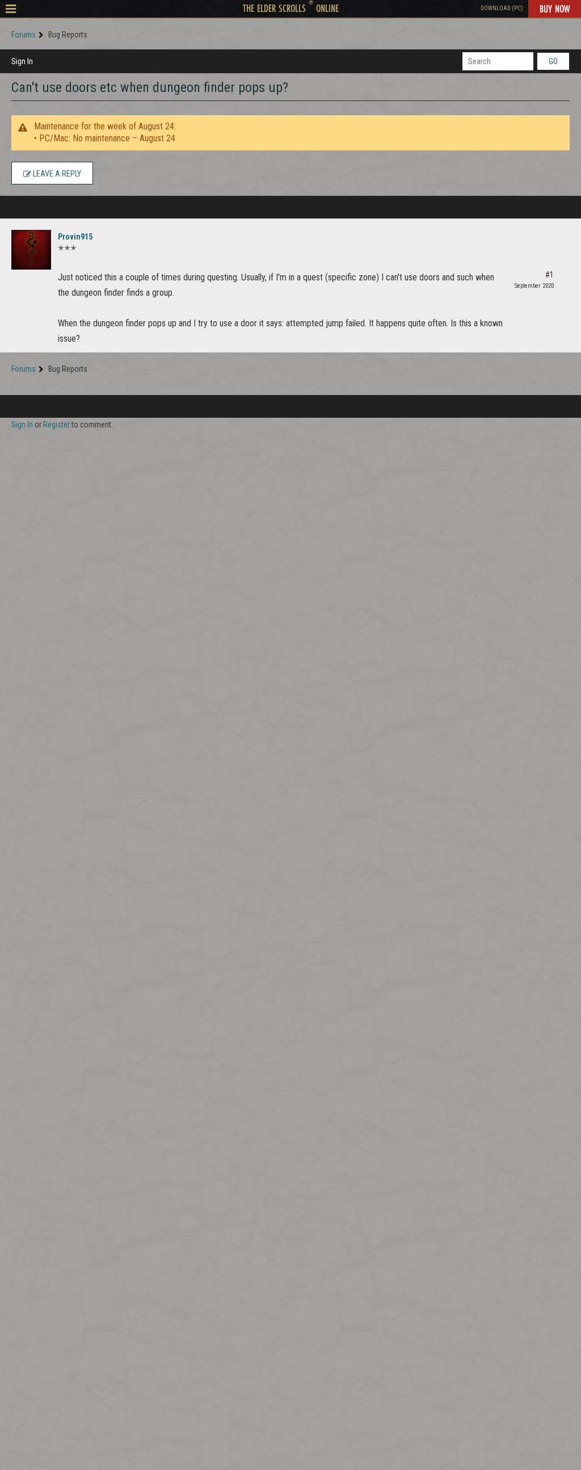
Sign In (22, 61)
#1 (549, 274)
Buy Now (555, 8)
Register (56, 424)
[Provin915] (31, 250)
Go (553, 61)
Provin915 (75, 236)
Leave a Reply (56, 173)
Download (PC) (502, 8)
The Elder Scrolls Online (291, 8)
